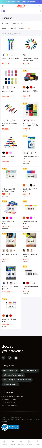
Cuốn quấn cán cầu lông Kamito (30, 287)
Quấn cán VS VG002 (8, 156)
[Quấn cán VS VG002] (10, 142)
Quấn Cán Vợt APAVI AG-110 (10, 125)
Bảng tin (13, 444)
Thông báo (21, 444)
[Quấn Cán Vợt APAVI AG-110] (11, 109)
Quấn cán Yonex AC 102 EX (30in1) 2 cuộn (10, 288)
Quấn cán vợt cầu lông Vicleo (30, 255)
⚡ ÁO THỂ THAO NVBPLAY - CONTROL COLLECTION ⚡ (21, 2)
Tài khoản (37, 444)
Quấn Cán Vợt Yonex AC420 (8, 222)
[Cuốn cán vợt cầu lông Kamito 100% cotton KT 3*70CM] (31, 109)
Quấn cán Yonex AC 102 (30, 91)
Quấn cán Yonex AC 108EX (10, 58)
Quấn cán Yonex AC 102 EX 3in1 (31, 157)
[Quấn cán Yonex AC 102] (31, 77)
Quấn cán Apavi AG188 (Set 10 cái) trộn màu (9, 190)
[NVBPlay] (21, 6)
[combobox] (21, 11)
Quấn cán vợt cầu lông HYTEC (30, 222)
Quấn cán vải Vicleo (8, 91)
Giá (29, 28)
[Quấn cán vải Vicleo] (11, 77)
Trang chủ (4, 444)
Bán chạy (22, 28)
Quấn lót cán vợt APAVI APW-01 (30, 190)
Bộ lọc (6, 23)
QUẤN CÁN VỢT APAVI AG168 (9, 320)
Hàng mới (13, 28)
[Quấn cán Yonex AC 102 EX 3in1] (31, 142)
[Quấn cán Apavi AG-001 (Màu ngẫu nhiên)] (31, 44)
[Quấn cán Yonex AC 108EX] (11, 44)
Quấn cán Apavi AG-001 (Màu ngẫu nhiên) (30, 59)
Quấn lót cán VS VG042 (9, 254)
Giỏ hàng (29, 444)
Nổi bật (4, 28)
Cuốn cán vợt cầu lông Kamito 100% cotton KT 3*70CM (30, 125)
